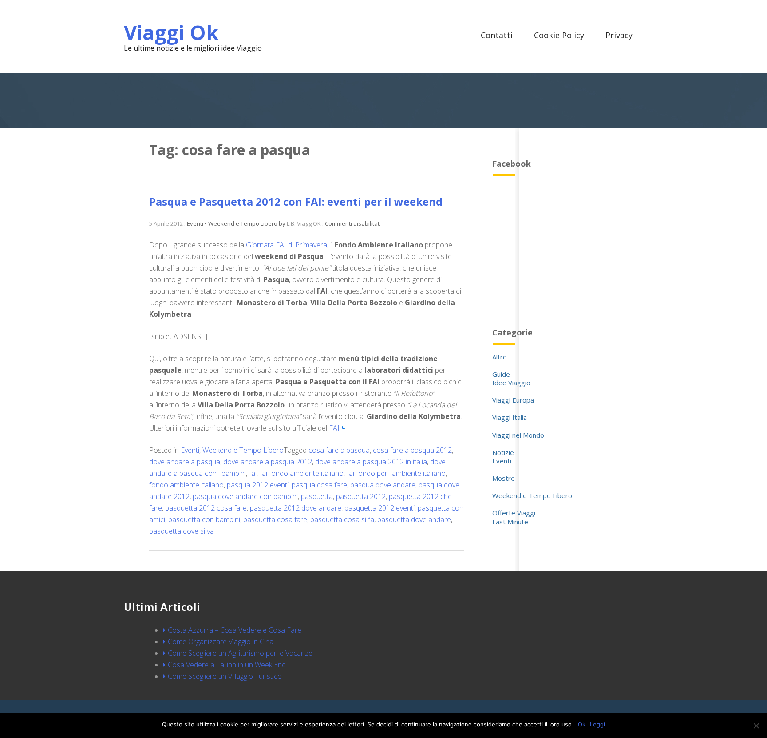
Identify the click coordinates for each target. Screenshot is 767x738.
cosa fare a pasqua (339, 450)
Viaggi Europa (513, 399)
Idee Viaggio (511, 382)
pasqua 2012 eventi (258, 485)
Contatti (497, 35)
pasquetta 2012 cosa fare (206, 508)
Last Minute (510, 521)
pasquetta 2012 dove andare (295, 508)
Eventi (190, 450)
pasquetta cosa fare (275, 519)
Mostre (503, 478)
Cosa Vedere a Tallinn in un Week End (227, 665)
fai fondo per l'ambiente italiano (396, 473)
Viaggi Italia (509, 417)
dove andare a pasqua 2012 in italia (371, 462)
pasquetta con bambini (204, 519)
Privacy (619, 35)
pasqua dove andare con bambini (245, 496)
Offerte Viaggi (513, 512)
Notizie (503, 452)
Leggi (597, 724)
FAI (334, 428)
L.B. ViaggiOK (304, 223)
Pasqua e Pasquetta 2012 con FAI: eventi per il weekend (296, 201)
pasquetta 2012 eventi (379, 508)
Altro (499, 356)
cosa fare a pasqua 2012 (412, 450)
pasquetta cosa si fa (342, 519)
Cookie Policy (559, 35)
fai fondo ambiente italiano (302, 473)
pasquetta (317, 496)
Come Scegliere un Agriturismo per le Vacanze (240, 653)
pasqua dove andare (382, 485)
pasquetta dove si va (181, 531)
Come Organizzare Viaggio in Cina (220, 641)
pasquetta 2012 (361, 496)
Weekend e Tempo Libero (243, 450)
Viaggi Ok (171, 32)
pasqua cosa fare (319, 485)
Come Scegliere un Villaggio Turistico (225, 676)
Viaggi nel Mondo (518, 435)
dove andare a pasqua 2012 (267, 462)
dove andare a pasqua (184, 462)
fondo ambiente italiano (186, 485)
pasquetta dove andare (414, 519)
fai (253, 473)
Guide (501, 374)
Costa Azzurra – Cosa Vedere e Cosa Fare (234, 630)
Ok (581, 724)
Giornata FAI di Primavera (286, 245)
